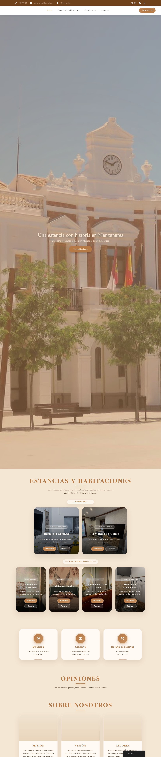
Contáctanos (90, 10)
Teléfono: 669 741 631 (80, 654)
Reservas (105, 10)
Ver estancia (49, 548)
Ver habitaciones (80, 249)
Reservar (63, 548)
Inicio (49, 10)
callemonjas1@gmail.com (80, 651)
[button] (132, 3)
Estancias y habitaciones (68, 10)
